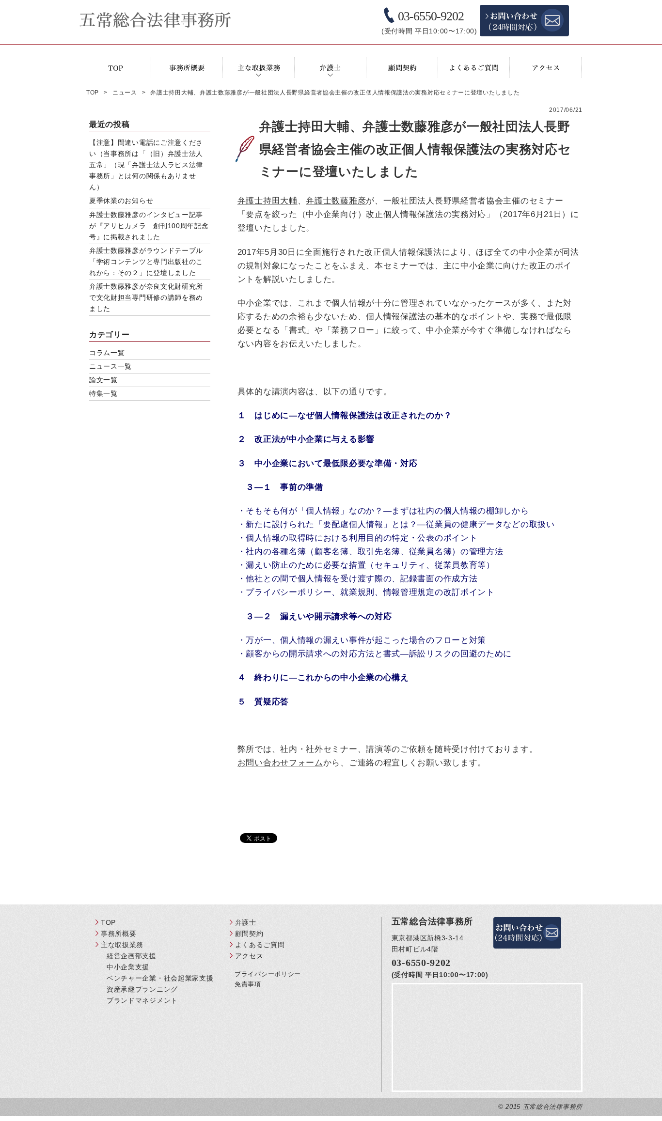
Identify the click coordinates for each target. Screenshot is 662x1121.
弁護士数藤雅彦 (336, 200)
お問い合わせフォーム (280, 762)
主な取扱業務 (122, 945)
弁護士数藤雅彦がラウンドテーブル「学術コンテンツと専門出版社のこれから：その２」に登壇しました (146, 262)
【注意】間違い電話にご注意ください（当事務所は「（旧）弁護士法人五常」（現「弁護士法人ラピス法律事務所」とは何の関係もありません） (146, 165)
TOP (108, 922)
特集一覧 (103, 393)
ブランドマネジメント (142, 1000)
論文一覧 (103, 380)
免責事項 (248, 984)
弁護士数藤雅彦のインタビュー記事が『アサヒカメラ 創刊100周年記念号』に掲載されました (149, 226)
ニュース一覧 (110, 366)
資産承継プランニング (142, 989)
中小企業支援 (128, 967)
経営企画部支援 (132, 956)
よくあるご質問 (260, 945)
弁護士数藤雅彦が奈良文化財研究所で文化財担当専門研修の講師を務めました (146, 297)
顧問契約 (249, 933)
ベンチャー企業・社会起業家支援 (160, 978)
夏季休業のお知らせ (121, 200)
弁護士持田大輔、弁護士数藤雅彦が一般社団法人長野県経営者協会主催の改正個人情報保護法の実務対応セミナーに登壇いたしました (415, 149)
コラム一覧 (107, 353)
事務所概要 (119, 933)
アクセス (249, 956)
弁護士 (245, 922)
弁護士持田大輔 (267, 200)
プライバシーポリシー (268, 974)
